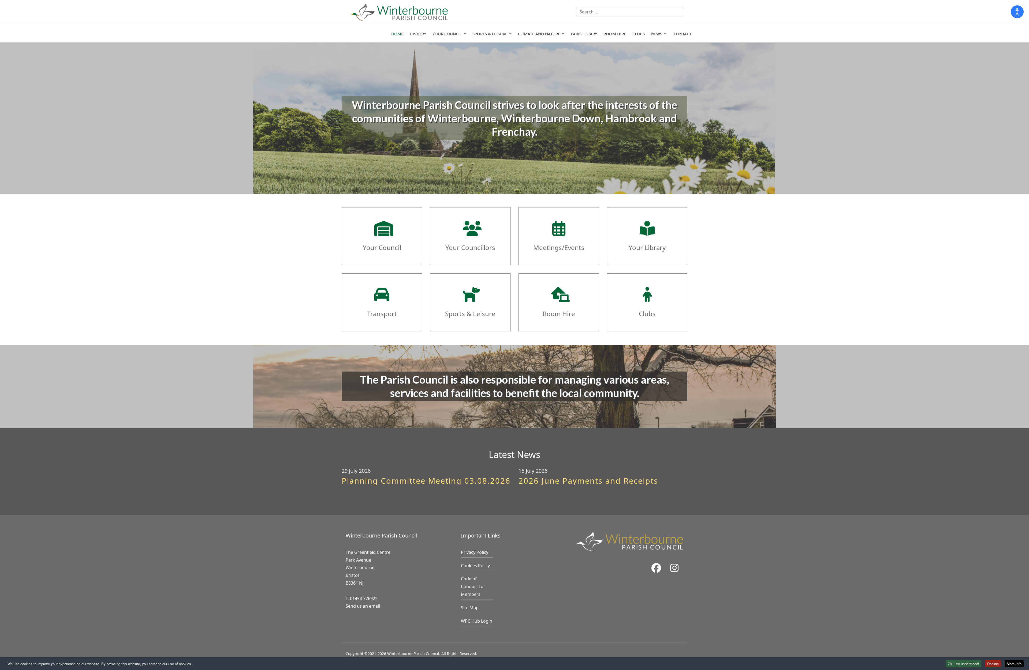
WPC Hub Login (476, 621)
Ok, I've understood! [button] (963, 663)
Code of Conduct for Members (473, 586)
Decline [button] (993, 663)
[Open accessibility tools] (1017, 11)
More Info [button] (1014, 663)
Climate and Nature (539, 33)
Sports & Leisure (489, 33)
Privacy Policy (474, 552)
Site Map (470, 608)
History (418, 33)
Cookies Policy (475, 566)
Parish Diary (584, 33)
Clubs (638, 33)
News (656, 33)
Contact (682, 33)
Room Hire (614, 33)
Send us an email (363, 606)
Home (397, 33)
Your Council (447, 33)
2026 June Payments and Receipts (588, 480)
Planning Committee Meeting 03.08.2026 (426, 480)
